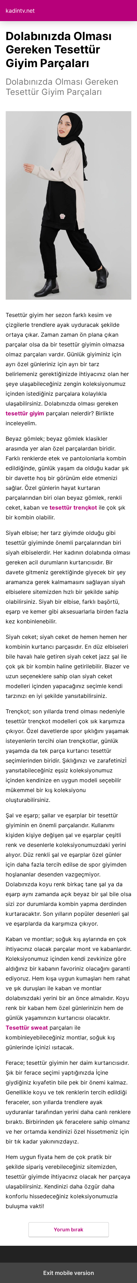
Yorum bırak (68, 1229)
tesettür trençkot (73, 507)
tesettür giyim (25, 413)
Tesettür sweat (27, 1027)
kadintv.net (20, 10)
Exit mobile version (68, 1272)
